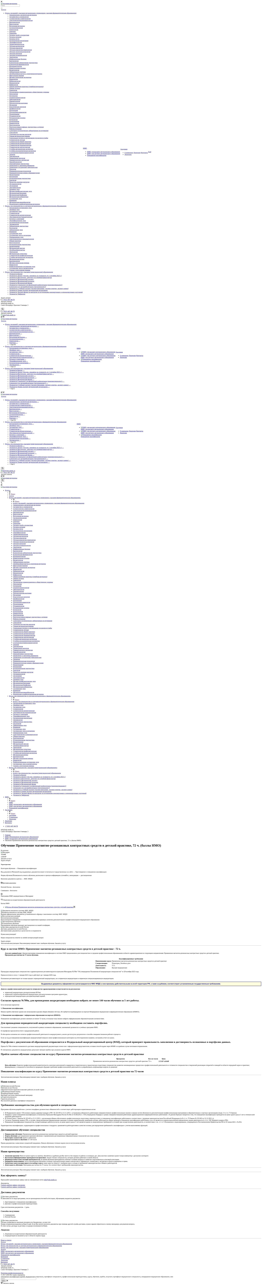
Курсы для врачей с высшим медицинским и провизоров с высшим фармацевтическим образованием (40, 13)
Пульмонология (14, 116)
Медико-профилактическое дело (20, 191)
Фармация (12, 200)
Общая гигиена (14, 88)
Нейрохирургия (14, 81)
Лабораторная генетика (17, 72)
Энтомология (14, 224)
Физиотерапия (14, 175)
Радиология (13, 119)
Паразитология (14, 101)
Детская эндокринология (18, 55)
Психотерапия (14, 114)
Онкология (13, 90)
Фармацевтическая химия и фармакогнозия (24, 173)
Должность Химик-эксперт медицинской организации (28, 290)
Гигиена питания (15, 37)
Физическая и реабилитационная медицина (24, 204)
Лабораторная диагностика (18, 226)
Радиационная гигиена (17, 118)
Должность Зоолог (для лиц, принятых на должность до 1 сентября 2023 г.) (35, 276)
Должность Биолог (16, 274)
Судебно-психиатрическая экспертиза (22, 151)
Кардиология (14, 61)
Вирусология (14, 24)
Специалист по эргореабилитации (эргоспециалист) (27, 287)
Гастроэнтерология (16, 28)
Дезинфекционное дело (17, 220)
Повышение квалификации (96, 155)
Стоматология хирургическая (19, 147)
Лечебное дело (14, 189)
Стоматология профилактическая (21, 255)
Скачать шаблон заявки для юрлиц (13, 1185)
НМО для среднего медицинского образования (103, 153)
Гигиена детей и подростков (19, 35)
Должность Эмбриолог (17, 294)
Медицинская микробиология (19, 202)
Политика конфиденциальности (12, 1273)
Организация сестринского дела (20, 208)
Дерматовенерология (16, 44)
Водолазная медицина (17, 26)
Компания (4, 1257)
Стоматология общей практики (20, 142)
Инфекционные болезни (17, 59)
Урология (12, 169)
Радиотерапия (14, 121)
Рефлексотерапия (15, 129)
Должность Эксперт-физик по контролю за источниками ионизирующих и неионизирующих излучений (46, 292)
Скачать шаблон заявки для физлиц (13, 1187)
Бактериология (14, 22)
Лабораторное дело (16, 230)
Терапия (12, 154)
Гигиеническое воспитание (18, 41)
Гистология (13, 228)
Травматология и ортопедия (19, 160)
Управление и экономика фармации (21, 165)
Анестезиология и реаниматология (21, 239)
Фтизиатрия (13, 176)
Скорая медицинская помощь (19, 136)
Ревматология (14, 123)
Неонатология (14, 83)
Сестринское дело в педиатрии (20, 235)
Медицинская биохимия (17, 193)
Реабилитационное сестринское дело (22, 266)
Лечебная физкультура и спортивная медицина (25, 74)
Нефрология (13, 85)
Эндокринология (15, 184)
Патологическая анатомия (18, 103)
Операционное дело (16, 237)
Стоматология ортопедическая (20, 143)
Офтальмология (14, 99)
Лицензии (128, 154)
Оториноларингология (17, 97)
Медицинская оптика (16, 259)
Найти (3, 1281)
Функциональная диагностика (20, 178)
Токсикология (14, 156)
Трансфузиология (15, 162)
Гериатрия (12, 33)
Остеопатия (13, 96)
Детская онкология (16, 48)
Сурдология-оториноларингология (21, 153)
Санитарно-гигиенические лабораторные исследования (28, 130)
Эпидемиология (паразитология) (20, 217)
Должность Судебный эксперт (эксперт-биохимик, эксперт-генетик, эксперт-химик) (38, 288)
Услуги (3, 10)
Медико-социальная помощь (19, 263)
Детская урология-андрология (19, 52)
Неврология (13, 79)
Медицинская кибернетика (18, 197)
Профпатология (14, 108)
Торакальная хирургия (17, 158)
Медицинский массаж (17, 248)
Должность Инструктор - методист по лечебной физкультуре (30, 277)
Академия (123, 149)
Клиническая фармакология (19, 64)
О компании (128, 153)
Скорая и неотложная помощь (19, 270)
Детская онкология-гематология (20, 50)
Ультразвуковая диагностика (19, 164)
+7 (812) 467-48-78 (8, 300)
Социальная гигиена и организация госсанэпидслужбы (28, 138)
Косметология (14, 70)
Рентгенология (14, 125)
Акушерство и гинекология (19, 17)
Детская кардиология (16, 46)
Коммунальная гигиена (17, 68)
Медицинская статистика (18, 254)
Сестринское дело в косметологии (21, 268)
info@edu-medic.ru (8, 315)
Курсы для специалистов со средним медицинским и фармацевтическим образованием (35, 206)
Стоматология (14, 213)
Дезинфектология (15, 42)
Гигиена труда (14, 39)
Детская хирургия (15, 53)
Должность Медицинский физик (20, 283)
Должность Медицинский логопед (21, 279)
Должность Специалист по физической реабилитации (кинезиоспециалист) (35, 285)
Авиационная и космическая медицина (23, 15)
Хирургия (12, 180)
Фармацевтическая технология (20, 171)
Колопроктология (15, 66)
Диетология (13, 57)
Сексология (13, 132)
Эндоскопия (13, 186)
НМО (85, 148)
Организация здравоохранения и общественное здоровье (29, 92)
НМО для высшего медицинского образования (103, 152)
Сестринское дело (15, 198)
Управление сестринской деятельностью (23, 167)
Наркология (13, 265)
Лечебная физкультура (17, 250)
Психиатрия (13, 110)
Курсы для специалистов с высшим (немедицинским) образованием (29, 272)
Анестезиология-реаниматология (21, 20)
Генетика (12, 31)
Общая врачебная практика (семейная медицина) (26, 86)
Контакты (144, 153)
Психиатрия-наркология (17, 112)
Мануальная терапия (16, 75)
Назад (13, 494)
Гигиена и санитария (16, 219)
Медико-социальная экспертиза (20, 77)
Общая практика (15, 241)
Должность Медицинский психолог (21, 281)
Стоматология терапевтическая (20, 145)
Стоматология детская (17, 140)
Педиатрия (13, 105)
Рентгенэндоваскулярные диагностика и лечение (26, 127)
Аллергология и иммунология (19, 18)
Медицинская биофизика (18, 195)
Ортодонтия (13, 94)
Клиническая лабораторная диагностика (23, 63)
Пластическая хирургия (17, 107)
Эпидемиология (15, 187)
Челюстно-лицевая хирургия (19, 182)
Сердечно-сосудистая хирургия (20, 134)
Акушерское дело (15, 211)
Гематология (13, 30)
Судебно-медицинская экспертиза (21, 149)
